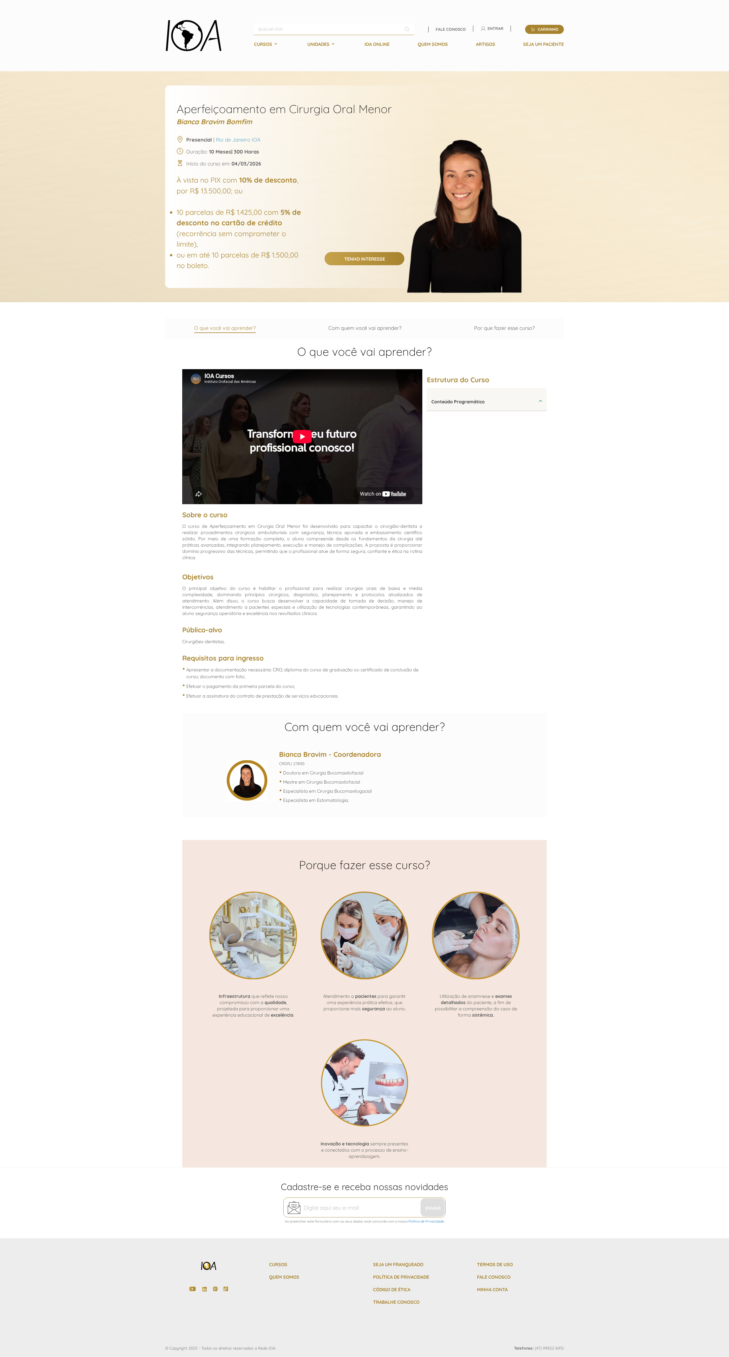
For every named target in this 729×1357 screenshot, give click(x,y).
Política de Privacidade (426, 1221)
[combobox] (334, 29)
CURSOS (278, 1264)
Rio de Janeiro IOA (238, 139)
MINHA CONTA (492, 1289)
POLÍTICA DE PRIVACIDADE (401, 1277)
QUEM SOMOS (284, 1277)
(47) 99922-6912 (549, 1348)
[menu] (409, 44)
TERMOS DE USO (495, 1264)
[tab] (487, 399)
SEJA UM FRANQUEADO (398, 1264)
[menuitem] (266, 44)
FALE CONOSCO (494, 1277)
